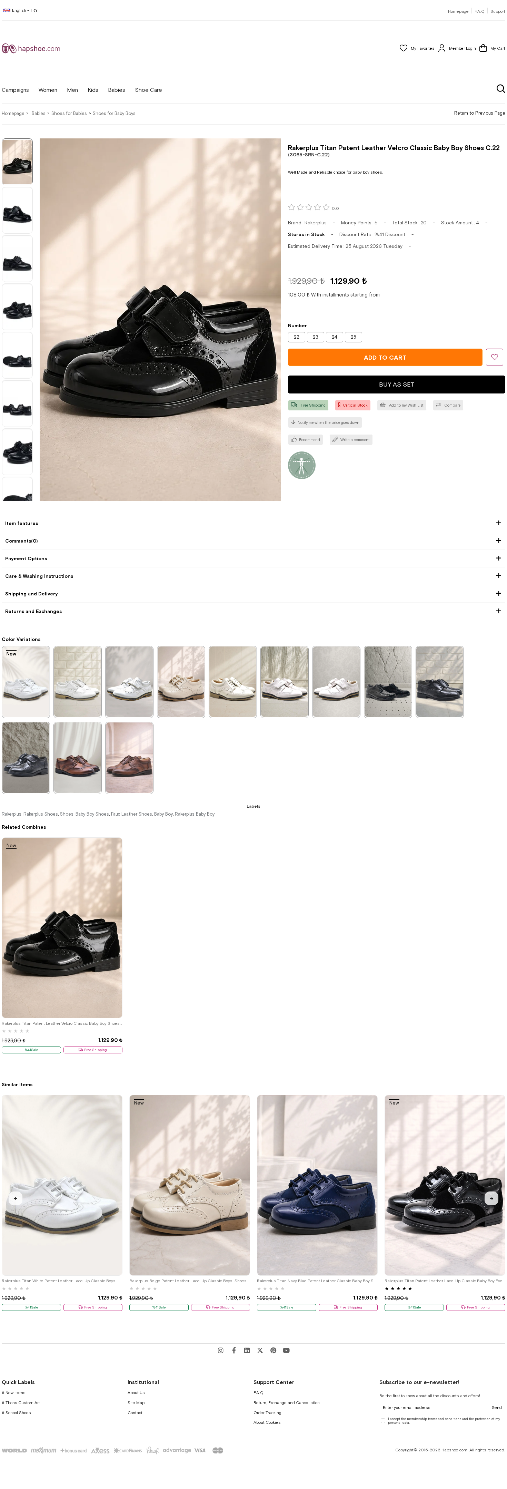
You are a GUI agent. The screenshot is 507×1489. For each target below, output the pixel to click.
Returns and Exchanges (33, 611)
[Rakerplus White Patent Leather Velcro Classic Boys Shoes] (129, 681)
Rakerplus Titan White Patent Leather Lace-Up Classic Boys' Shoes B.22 (62, 1280)
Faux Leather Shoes (131, 814)
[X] (260, 1350)
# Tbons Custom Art (21, 1402)
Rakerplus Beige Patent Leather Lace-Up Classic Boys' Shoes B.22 (189, 1280)
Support (497, 11)
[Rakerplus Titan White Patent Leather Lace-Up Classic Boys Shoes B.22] (25, 681)
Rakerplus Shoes (40, 814)
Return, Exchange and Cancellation (287, 1402)
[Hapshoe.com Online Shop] (31, 48)
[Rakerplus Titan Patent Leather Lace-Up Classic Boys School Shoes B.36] (439, 681)
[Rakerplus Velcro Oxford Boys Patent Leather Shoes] (25, 757)
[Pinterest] (273, 1350)
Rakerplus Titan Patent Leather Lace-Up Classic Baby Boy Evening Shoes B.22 (445, 1280)
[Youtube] (286, 1350)
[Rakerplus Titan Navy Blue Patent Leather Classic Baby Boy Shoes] (317, 1185)
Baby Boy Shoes (92, 814)
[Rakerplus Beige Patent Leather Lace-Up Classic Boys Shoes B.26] (232, 681)
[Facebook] (233, 1350)
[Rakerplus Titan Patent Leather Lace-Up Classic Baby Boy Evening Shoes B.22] (445, 1185)
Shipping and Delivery (31, 593)
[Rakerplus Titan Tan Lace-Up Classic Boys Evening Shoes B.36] (129, 757)
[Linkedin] (247, 1350)
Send (497, 1407)
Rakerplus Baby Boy (195, 814)
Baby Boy (163, 814)
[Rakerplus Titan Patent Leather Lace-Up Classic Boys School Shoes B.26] (388, 681)
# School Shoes (16, 1412)
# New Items (14, 1392)
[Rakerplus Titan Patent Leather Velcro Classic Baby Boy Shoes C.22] (62, 928)
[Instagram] (220, 1350)
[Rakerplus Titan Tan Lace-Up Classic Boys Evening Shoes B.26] (77, 757)
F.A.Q (480, 11)
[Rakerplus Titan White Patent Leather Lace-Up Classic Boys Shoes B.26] (77, 681)
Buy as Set (397, 384)
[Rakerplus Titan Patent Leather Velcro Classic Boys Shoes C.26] (284, 681)
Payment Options (26, 558)
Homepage (458, 11)
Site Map (136, 1402)
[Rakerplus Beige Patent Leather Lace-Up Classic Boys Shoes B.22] (181, 681)
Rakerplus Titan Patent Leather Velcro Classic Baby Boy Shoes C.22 (62, 1023)
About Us (136, 1392)
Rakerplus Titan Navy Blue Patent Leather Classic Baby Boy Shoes (317, 1280)
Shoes (66, 814)
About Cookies (267, 1422)
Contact (135, 1412)
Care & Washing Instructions (39, 576)
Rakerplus (11, 814)
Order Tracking (267, 1412)
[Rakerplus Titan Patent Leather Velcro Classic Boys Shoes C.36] (336, 681)
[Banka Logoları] (114, 1450)
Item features (21, 523)
